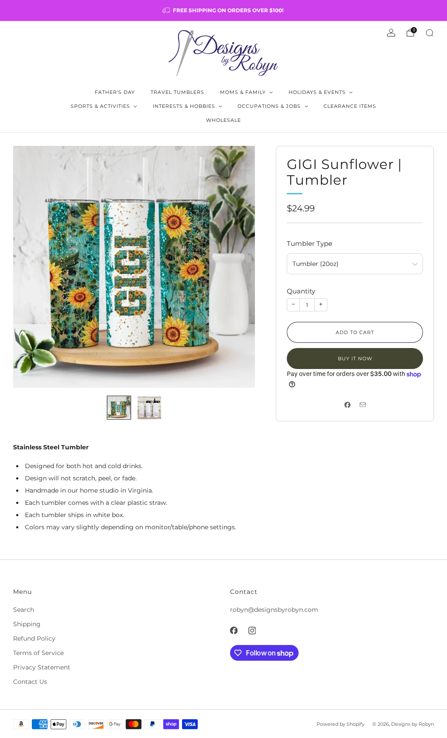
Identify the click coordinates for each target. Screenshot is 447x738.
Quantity (301, 291)
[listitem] (223, 10)
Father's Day (115, 92)
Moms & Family (243, 92)
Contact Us (30, 682)
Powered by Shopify (340, 724)
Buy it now (355, 358)
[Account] (391, 32)
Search (23, 610)
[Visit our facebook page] (233, 630)
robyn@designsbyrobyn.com (274, 610)
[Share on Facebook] (347, 404)
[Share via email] (362, 404)
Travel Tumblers (177, 92)
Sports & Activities (100, 106)
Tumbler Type (309, 243)
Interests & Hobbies (184, 106)
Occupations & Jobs (269, 106)
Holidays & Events (317, 92)
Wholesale (223, 120)
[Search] (429, 32)
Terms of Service (38, 653)
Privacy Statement (41, 667)
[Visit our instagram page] (252, 630)
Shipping (27, 624)
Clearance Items (349, 106)
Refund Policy (34, 638)
